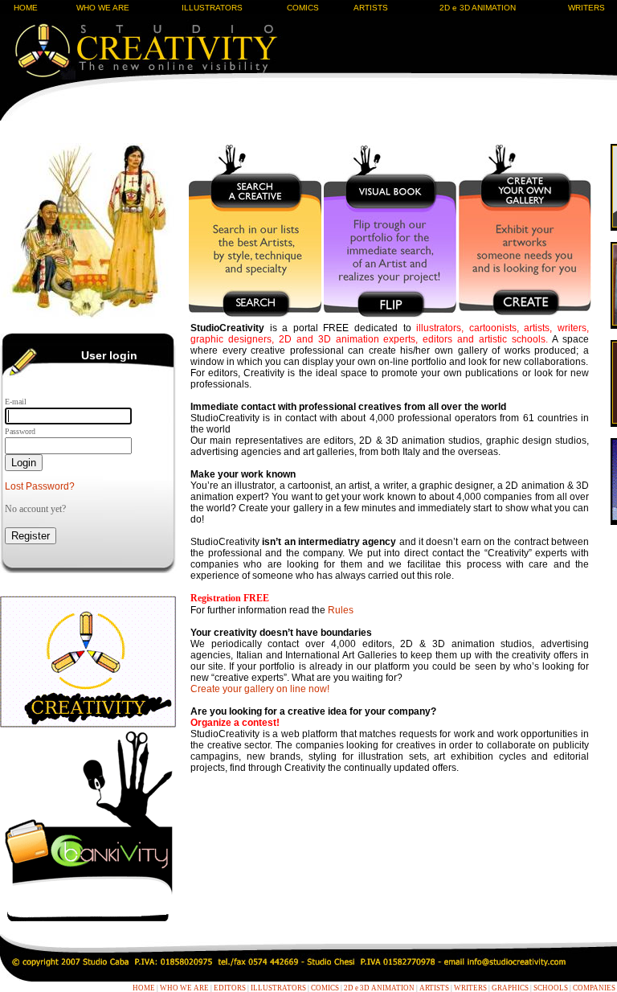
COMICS (303, 7)
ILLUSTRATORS (212, 7)
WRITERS (470, 988)
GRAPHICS (510, 988)
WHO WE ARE (102, 7)
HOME (26, 7)
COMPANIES (594, 988)
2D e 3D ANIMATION (477, 7)
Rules (340, 610)
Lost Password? (40, 486)
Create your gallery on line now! (259, 689)
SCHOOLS (550, 988)
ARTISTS (370, 7)
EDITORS (230, 988)
